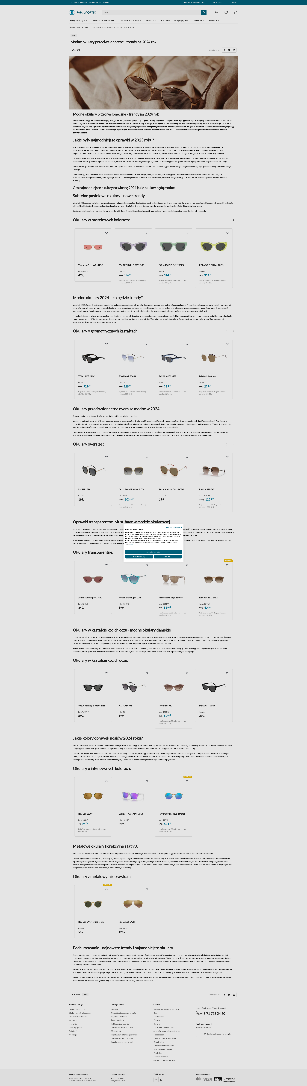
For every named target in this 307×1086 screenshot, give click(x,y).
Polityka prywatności (174, 527)
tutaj (131, 544)
